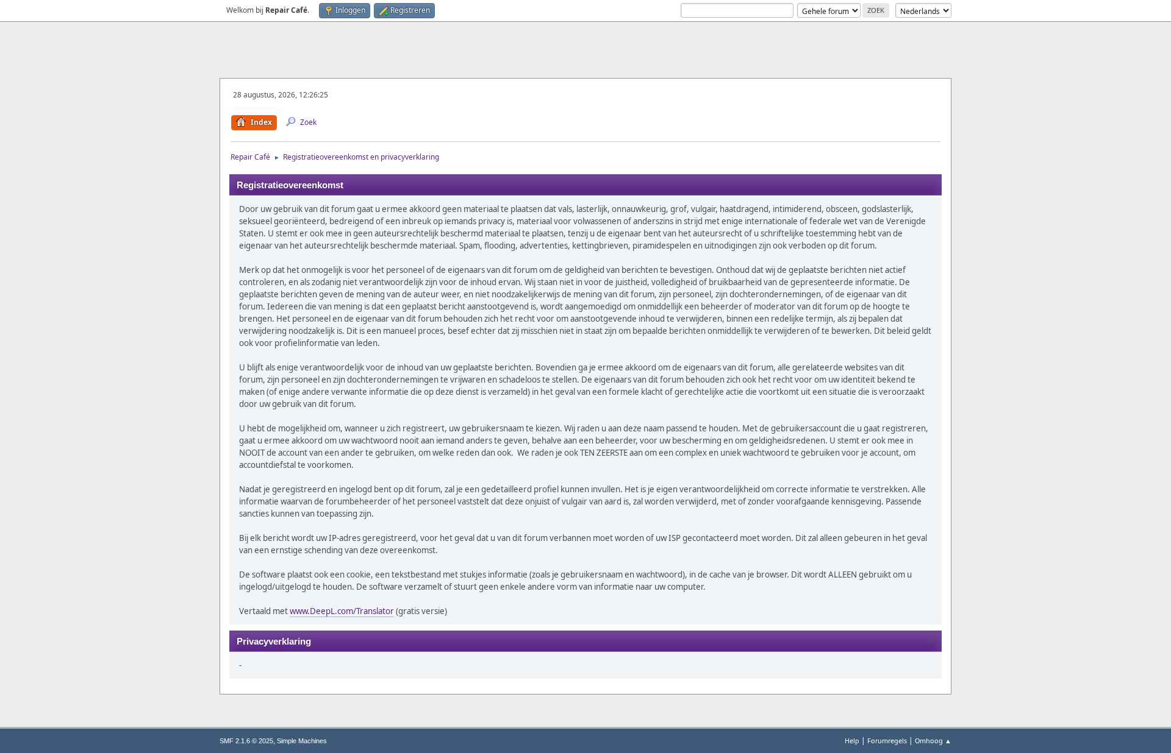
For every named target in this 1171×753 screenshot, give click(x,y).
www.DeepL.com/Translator (342, 611)
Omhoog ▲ (933, 740)
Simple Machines (302, 740)
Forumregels (887, 740)
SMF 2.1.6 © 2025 (246, 740)
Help (852, 740)
